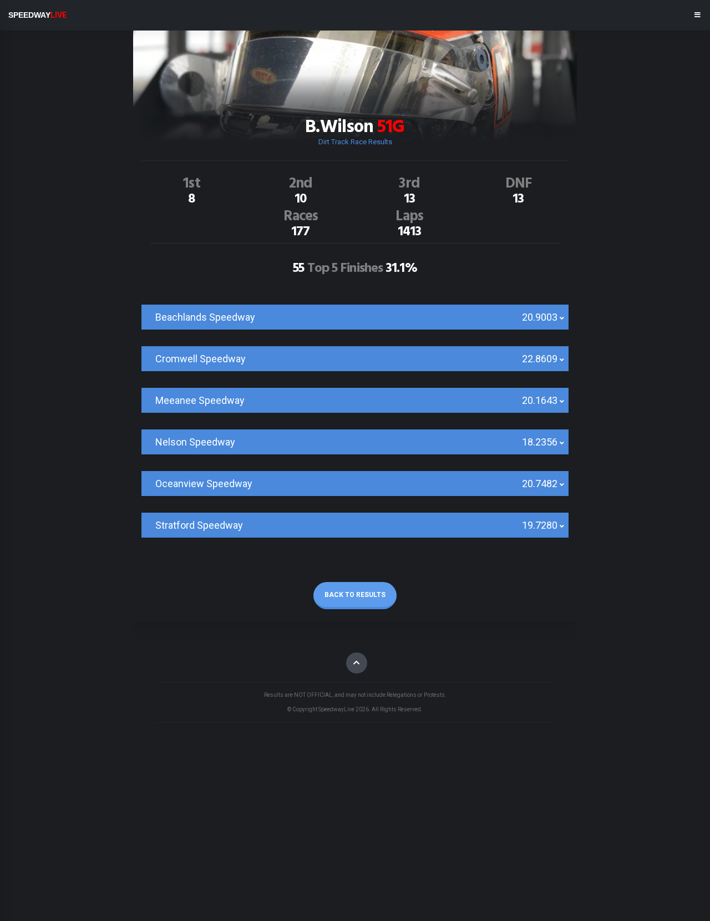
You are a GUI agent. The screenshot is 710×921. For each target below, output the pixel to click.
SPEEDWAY (37, 15)
